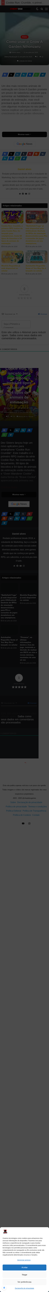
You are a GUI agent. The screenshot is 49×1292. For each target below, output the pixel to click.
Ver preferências (24, 1282)
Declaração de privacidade (24, 1288)
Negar (24, 1275)
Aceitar (25, 1267)
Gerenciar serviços (24, 1260)
